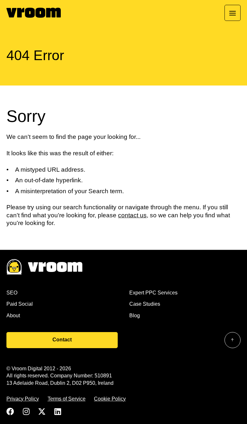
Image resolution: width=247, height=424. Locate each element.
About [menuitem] (13, 315)
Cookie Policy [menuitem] (110, 398)
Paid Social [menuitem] (19, 304)
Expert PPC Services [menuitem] (153, 292)
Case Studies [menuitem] (144, 304)
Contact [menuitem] (62, 339)
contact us (132, 215)
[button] (232, 13)
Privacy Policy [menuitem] (22, 398)
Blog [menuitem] (134, 315)
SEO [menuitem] (11, 292)
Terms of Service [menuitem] (67, 398)
